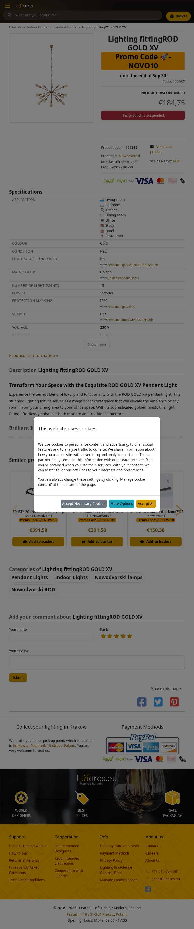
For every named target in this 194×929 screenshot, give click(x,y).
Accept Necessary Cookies (83, 503)
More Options (121, 503)
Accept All (146, 503)
